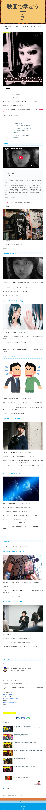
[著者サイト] (17, 718)
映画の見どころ (17, 132)
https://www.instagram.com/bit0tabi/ (10, 698)
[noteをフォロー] (27, 718)
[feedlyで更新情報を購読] (29, 718)
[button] (43, 377)
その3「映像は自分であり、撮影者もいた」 (23, 128)
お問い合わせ (23, 806)
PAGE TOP (23, 801)
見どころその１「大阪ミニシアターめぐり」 (23, 134)
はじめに (16, 121)
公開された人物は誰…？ (19, 123)
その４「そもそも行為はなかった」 (22, 130)
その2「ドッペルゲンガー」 (20, 127)
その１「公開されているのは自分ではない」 (23, 125)
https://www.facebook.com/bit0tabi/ (10, 702)
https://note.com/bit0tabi (8, 706)
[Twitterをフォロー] (19, 718)
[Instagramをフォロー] (24, 718)
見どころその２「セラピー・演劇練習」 (23, 135)
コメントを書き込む (23, 791)
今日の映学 (16, 137)
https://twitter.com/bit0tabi (8, 694)
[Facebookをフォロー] (22, 718)
